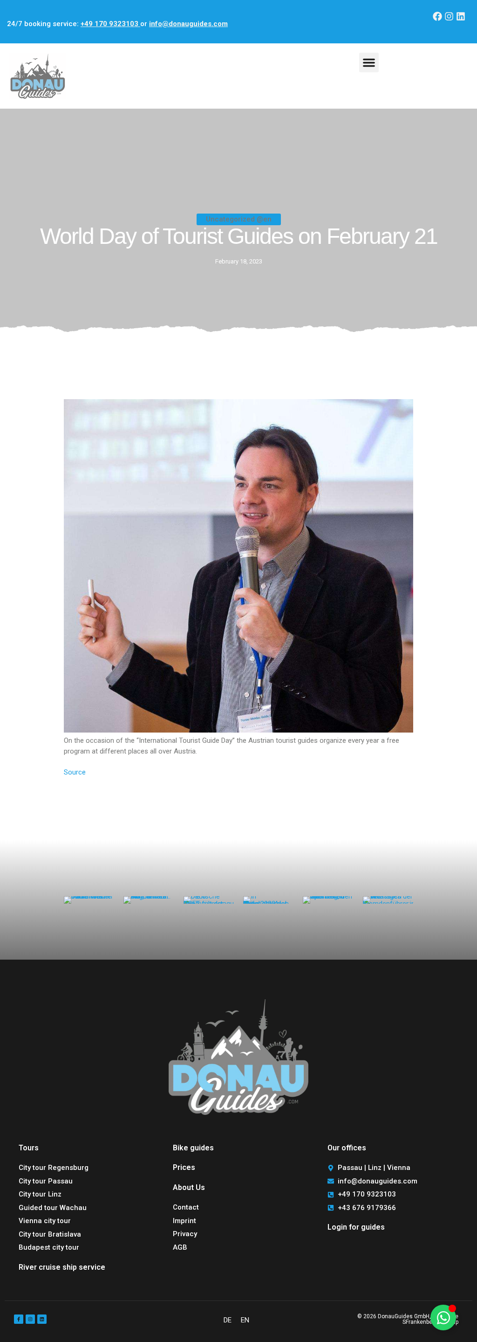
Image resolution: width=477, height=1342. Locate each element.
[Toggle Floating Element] (443, 1317)
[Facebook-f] (18, 1319)
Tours (29, 1147)
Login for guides (356, 1227)
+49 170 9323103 (110, 24)
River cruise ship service (62, 1267)
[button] (369, 62)
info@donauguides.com (188, 24)
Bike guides (193, 1147)
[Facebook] (437, 16)
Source (75, 772)
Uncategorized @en (239, 219)
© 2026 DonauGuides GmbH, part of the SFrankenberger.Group (407, 1319)
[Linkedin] (460, 16)
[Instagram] (449, 16)
